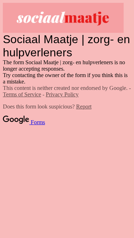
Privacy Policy (62, 94)
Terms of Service (22, 94)
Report (83, 106)
